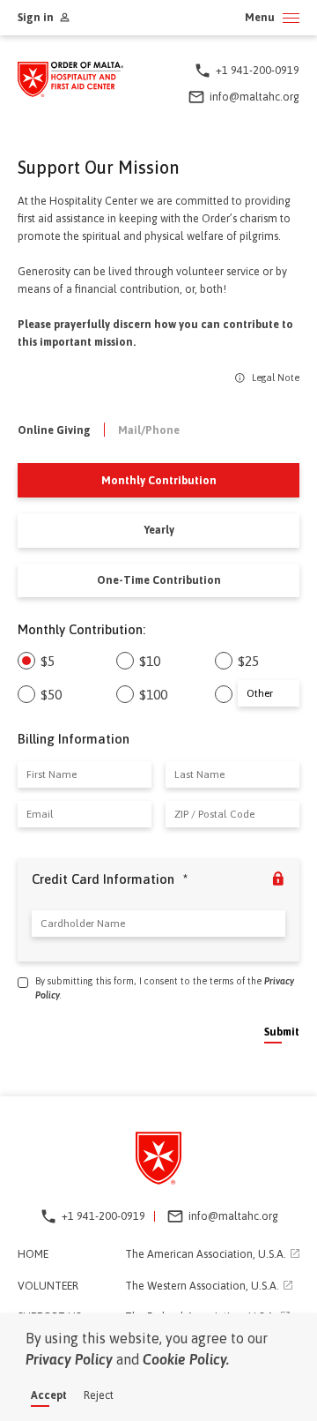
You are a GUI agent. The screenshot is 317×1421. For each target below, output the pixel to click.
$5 (48, 661)
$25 (248, 661)
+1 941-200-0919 (257, 70)
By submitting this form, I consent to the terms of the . (164, 988)
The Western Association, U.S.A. (202, 1285)
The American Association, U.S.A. (205, 1253)
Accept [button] (49, 1395)
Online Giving (54, 430)
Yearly (159, 529)
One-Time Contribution (159, 580)
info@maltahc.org (254, 96)
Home (33, 1253)
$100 (153, 694)
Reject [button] (99, 1395)
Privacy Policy (69, 1359)
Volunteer (48, 1285)
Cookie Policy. (186, 1359)
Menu (260, 18)
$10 (149, 661)
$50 (51, 694)
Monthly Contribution (159, 480)
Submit (281, 1031)
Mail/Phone (149, 430)
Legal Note (274, 377)
